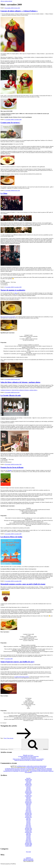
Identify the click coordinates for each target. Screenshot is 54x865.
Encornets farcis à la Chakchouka (28, 757)
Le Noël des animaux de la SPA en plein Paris (28, 756)
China (15, 293)
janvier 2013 (28, 800)
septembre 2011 (28, 817)
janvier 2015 (28, 790)
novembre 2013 (28, 795)
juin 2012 (28, 805)
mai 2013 (28, 798)
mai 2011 (28, 822)
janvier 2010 (28, 842)
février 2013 (28, 799)
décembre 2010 (28, 828)
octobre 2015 (28, 785)
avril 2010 (28, 838)
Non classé (28, 851)
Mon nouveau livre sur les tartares (8, 316)
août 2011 (28, 818)
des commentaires (28, 860)
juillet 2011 (28, 819)
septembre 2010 (28, 832)
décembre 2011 (28, 813)
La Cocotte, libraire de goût (11, 395)
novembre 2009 (28, 844)
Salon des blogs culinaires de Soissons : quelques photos (20, 382)
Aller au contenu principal (6, 1)
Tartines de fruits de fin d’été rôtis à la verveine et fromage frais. (28, 760)
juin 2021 (28, 778)
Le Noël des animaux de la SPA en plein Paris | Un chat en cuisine (19, 768)
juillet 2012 (28, 804)
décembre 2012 (28, 802)
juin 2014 (28, 794)
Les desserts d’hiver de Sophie (11, 537)
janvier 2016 (28, 783)
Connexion (28, 857)
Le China (4, 193)
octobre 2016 (28, 780)
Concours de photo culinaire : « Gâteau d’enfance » (19, 11)
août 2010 (28, 833)
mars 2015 (28, 789)
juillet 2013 (28, 797)
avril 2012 (28, 808)
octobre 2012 (28, 803)
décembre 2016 (28, 779)
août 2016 (28, 782)
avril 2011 (28, 823)
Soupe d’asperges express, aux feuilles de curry (17, 662)
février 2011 (28, 825)
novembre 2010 (28, 829)
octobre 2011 (28, 815)
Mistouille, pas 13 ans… (28, 755)
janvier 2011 (28, 827)
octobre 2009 (28, 845)
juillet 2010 (28, 834)
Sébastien (10, 470)
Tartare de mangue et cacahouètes (13, 290)
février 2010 (28, 840)
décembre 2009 (28, 843)
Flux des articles (28, 859)
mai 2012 (28, 807)
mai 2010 (28, 837)
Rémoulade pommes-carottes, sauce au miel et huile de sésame (23, 584)
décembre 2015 (28, 784)
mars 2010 (28, 839)
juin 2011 (28, 820)
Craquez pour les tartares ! (10, 122)
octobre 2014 (28, 793)
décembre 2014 (28, 792)
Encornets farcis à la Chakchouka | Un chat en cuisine (17, 769)
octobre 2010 (28, 830)
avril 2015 (28, 788)
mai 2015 (28, 787)
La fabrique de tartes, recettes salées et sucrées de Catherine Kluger (31, 766)
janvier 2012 (28, 812)
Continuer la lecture (19, 390)
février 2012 (28, 810)
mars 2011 (28, 824)
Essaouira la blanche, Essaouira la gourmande (42, 769)
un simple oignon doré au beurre (21, 676)
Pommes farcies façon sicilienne (12, 467)
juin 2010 (28, 835)
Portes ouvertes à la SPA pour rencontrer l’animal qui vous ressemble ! (28, 759)
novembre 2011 (28, 814)
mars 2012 (28, 809)
